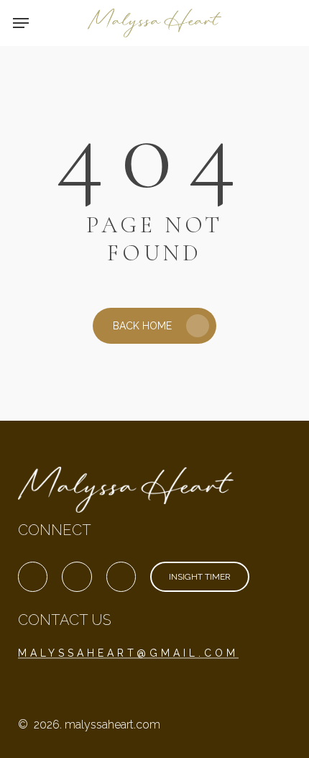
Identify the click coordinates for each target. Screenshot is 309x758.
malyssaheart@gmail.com (128, 653)
